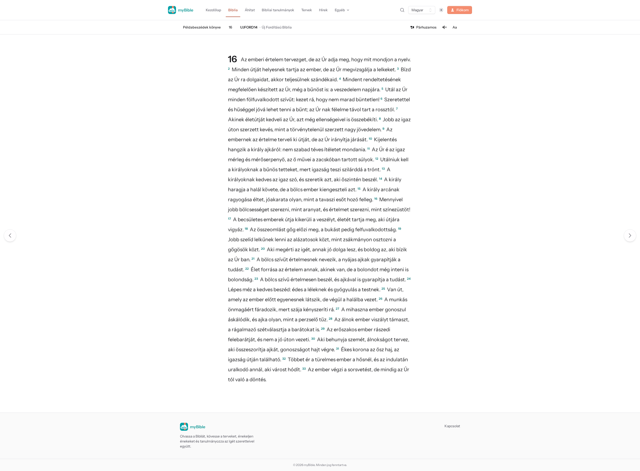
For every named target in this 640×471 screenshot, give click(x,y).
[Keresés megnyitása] (402, 10)
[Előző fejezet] (10, 236)
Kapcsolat (452, 426)
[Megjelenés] (441, 10)
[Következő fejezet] (630, 236)
